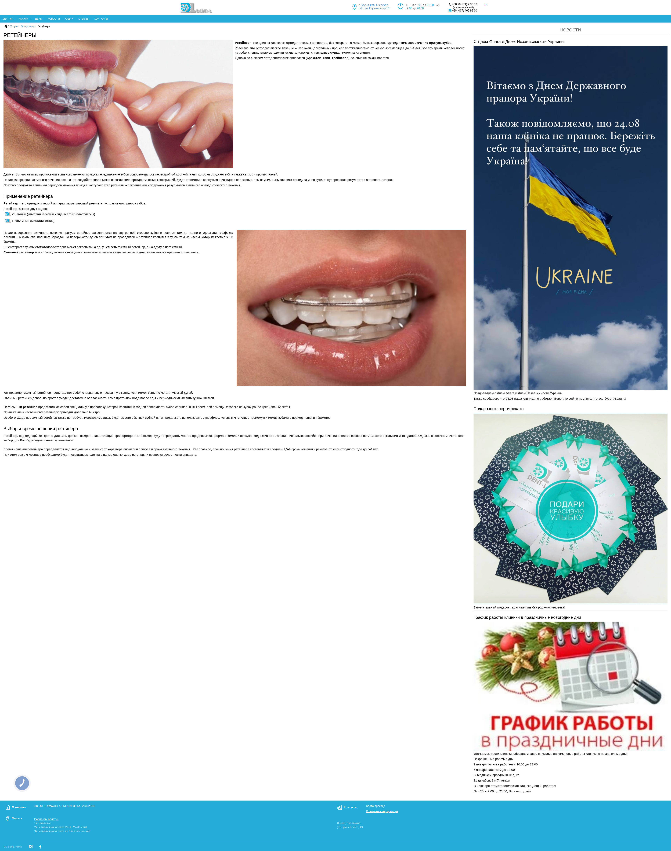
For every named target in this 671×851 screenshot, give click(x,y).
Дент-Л (7, 18)
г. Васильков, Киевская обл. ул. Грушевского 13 (374, 6)
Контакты (101, 18)
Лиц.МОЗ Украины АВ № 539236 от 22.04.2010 (64, 806)
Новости (54, 18)
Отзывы (83, 18)
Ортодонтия (28, 26)
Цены (38, 18)
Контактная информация (382, 811)
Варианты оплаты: (46, 819)
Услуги (23, 18)
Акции (69, 18)
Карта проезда (375, 806)
